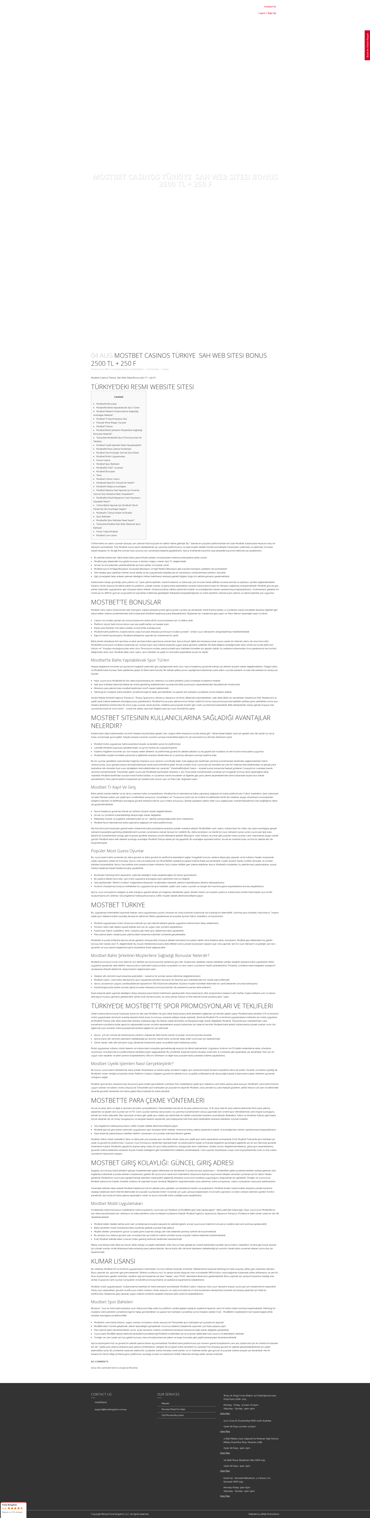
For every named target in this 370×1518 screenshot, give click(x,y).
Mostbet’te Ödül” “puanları (109, 467)
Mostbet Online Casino (108, 479)
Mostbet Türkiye (104, 426)
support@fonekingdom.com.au (111, 1409)
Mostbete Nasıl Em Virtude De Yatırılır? (115, 482)
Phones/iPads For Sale (173, 1409)
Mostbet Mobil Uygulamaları (110, 456)
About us (97, 9)
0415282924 (101, 1402)
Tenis (98, 475)
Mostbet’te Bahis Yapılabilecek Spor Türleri (117, 407)
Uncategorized (118, 369)
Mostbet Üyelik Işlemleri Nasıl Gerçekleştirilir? (119, 445)
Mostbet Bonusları (105, 471)
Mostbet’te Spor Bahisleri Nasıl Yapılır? (115, 520)
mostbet (263, 613)
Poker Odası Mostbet (107, 531)
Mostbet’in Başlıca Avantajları (111, 486)
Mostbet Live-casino (106, 535)
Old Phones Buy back (173, 1415)
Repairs (165, 1403)
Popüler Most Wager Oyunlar (111, 422)
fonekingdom (137, 369)
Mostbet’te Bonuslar (106, 404)
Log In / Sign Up (267, 13)
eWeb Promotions (270, 1514)
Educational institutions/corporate (136, 9)
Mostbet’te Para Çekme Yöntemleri (113, 449)
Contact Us (270, 6)
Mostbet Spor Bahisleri (107, 464)
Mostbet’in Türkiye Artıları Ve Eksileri (114, 513)
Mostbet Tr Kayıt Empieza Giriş (111, 419)
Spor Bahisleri (103, 516)
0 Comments (152, 369)
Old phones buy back (111, 9)
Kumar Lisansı (103, 460)
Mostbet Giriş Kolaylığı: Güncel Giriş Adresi (117, 452)
